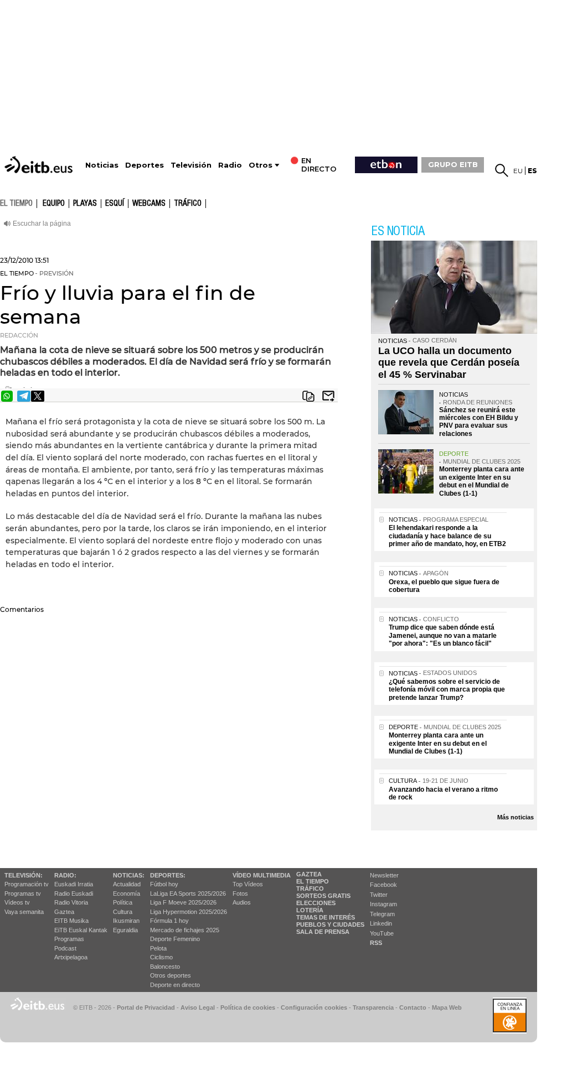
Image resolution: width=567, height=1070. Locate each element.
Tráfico (188, 203)
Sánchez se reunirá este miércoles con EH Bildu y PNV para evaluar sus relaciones (478, 422)
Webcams (149, 203)
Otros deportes (170, 975)
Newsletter (384, 875)
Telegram (382, 914)
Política (122, 902)
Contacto (412, 1007)
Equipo (54, 203)
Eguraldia (125, 930)
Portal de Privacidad (146, 1007)
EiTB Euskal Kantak (80, 930)
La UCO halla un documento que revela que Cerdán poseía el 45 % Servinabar (448, 362)
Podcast (65, 948)
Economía (126, 893)
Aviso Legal (198, 1007)
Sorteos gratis (323, 895)
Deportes (144, 165)
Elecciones (316, 903)
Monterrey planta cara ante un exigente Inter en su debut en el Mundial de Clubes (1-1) (481, 481)
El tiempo (312, 881)
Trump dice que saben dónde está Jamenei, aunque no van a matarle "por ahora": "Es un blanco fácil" (443, 635)
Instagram (383, 904)
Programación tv (26, 884)
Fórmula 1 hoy (169, 920)
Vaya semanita (24, 911)
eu (518, 171)
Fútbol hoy (164, 884)
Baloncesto (165, 966)
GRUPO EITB (453, 164)
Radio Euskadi (73, 893)
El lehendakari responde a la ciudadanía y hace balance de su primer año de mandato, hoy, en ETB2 (447, 536)
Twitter (379, 894)
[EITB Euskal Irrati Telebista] (40, 164)
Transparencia (373, 1007)
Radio (230, 165)
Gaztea (64, 911)
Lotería (309, 910)
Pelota (158, 948)
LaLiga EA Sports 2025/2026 (188, 893)
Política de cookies (247, 1007)
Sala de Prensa (322, 931)
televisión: (23, 875)
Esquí (114, 203)
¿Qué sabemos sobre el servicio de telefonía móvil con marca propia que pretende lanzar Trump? (447, 690)
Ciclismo (161, 957)
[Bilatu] (501, 170)
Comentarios (22, 609)
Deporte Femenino (175, 939)
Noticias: (129, 875)
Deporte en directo (175, 984)
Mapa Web (447, 1007)
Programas (69, 939)
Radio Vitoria (71, 902)
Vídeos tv (17, 902)
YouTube (382, 933)
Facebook (383, 884)
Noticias (101, 165)
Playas (85, 203)
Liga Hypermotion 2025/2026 (188, 911)
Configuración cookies (314, 1007)
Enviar (328, 396)
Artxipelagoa (70, 957)
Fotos (240, 893)
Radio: (65, 875)
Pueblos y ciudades (330, 924)
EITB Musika (71, 920)
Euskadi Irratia (73, 884)
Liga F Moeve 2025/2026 (183, 902)
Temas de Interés (325, 917)
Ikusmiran (126, 920)
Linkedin (381, 923)
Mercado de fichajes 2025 (184, 930)
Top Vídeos (248, 884)
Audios (242, 902)
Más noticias (515, 817)
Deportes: (167, 875)
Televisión (191, 165)
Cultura (122, 911)
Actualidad (127, 884)
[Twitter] (37, 396)
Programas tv (22, 893)
